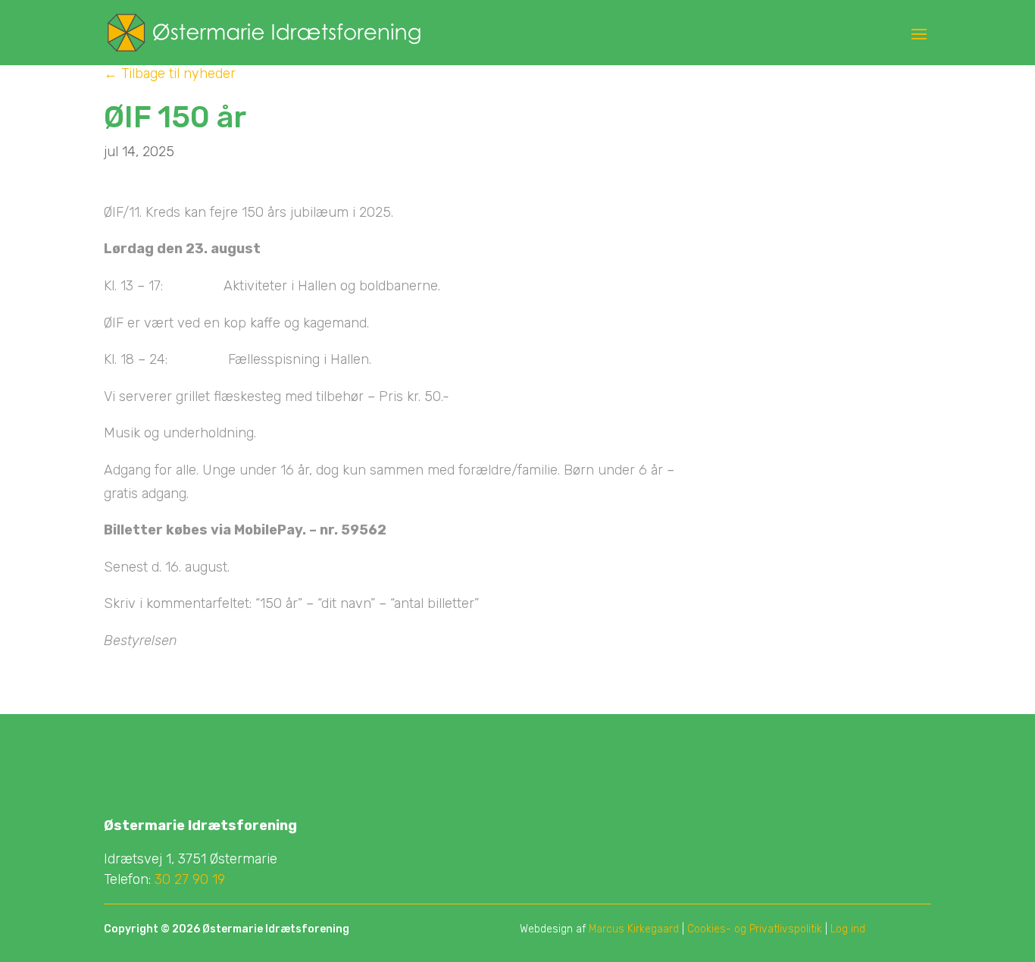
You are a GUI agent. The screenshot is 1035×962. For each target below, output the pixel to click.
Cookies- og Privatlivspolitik (754, 929)
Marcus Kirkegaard (634, 929)
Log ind (847, 929)
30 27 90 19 (190, 879)
